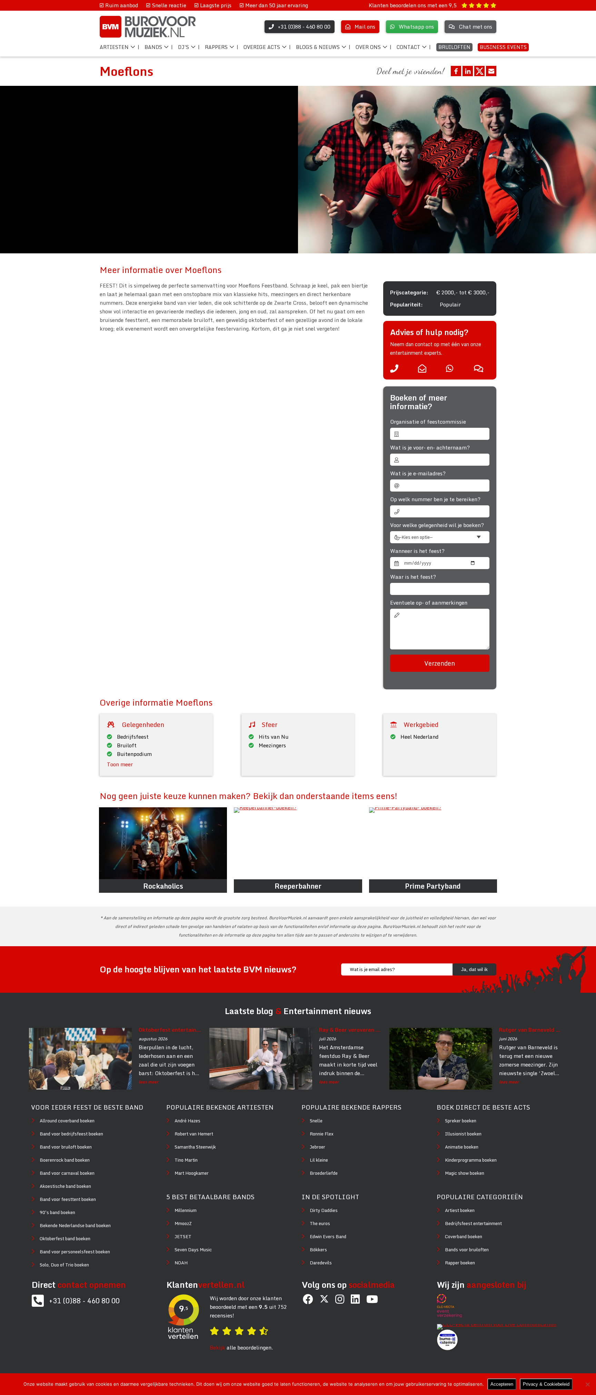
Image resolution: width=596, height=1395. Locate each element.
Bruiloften (454, 47)
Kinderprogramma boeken (471, 1160)
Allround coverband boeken (67, 1120)
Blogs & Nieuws (318, 47)
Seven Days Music (193, 1249)
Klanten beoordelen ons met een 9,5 (413, 5)
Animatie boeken (461, 1147)
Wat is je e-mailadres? (418, 473)
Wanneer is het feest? (417, 551)
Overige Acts (262, 47)
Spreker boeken (460, 1120)
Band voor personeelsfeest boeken (75, 1251)
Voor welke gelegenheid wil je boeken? (437, 525)
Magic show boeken (464, 1173)
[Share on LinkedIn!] (468, 71)
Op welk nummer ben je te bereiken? (435, 499)
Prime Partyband (433, 886)
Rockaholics (163, 886)
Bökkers (318, 1249)
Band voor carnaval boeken (67, 1173)
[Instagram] (339, 1299)
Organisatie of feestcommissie (428, 421)
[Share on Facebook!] (456, 71)
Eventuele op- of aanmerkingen (428, 602)
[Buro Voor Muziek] (148, 27)
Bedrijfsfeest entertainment (473, 1223)
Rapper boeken (460, 1262)
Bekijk (217, 1347)
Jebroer (317, 1147)
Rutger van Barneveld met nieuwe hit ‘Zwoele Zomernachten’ (530, 1029)
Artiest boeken (460, 1210)
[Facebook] (308, 1299)
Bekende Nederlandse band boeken (75, 1225)
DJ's (183, 47)
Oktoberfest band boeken (65, 1238)
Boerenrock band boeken (65, 1160)
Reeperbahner (298, 886)
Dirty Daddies (324, 1210)
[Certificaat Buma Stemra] (447, 1348)
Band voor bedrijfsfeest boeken (71, 1134)
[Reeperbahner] (298, 843)
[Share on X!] (479, 71)
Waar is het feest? (413, 576)
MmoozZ (183, 1223)
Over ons (368, 47)
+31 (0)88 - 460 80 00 (84, 1300)
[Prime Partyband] (433, 843)
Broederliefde (324, 1173)
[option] (447, 169)
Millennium (186, 1210)
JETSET (183, 1236)
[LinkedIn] (355, 1299)
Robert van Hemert (194, 1134)
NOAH (181, 1262)
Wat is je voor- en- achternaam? (430, 447)
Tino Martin (186, 1160)
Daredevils (321, 1262)
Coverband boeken (463, 1236)
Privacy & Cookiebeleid (546, 1384)
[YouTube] (372, 1299)
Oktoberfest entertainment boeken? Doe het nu (170, 1029)
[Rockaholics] (163, 843)
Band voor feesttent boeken (68, 1199)
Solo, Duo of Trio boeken (64, 1264)
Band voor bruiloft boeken (66, 1147)
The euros (320, 1223)
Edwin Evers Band (328, 1236)
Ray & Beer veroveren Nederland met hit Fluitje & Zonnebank (350, 1029)
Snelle (316, 1120)
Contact (408, 47)
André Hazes (187, 1120)
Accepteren (501, 1384)
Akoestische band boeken (65, 1186)
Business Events (503, 47)
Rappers (216, 47)
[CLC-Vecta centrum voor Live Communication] (500, 1324)
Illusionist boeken (463, 1134)
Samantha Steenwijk (195, 1147)
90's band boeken (57, 1212)
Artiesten (114, 47)
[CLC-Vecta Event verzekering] (453, 1315)
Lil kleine (319, 1160)
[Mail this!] (491, 71)
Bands (153, 47)
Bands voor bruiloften (467, 1249)
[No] (587, 1384)
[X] (324, 1299)
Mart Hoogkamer (192, 1173)
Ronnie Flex (322, 1134)
